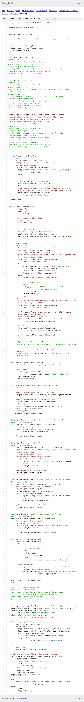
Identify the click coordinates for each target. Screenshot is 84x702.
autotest (53, 10)
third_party (41, 10)
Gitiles (13, 699)
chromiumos (28, 10)
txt (75, 698)
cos (3, 10)
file (47, 19)
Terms (25, 699)
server (15, 13)
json (80, 698)
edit (53, 19)
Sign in (79, 3)
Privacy (19, 699)
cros (18, 10)
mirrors (10, 10)
